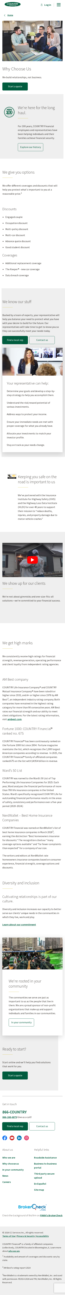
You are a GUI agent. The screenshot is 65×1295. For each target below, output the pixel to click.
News (5, 1175)
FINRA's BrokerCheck (51, 1215)
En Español (40, 1183)
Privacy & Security (26, 1236)
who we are (14, 1251)
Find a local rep (15, 340)
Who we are (8, 1157)
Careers (6, 1181)
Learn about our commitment (19, 924)
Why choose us (10, 1163)
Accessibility (42, 1236)
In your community (13, 1169)
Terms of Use (8, 1236)
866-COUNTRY (14, 1112)
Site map (39, 1189)
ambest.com (14, 719)
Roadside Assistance (45, 1157)
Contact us (42, 1126)
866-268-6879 (9, 1117)
